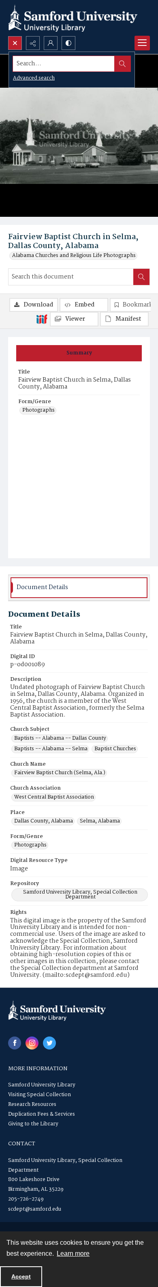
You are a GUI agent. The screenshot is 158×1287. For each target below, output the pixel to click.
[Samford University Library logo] (73, 18)
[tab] (79, 353)
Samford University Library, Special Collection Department (80, 894)
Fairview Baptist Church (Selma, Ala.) (59, 773)
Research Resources (32, 1104)
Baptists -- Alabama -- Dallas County (60, 738)
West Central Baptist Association (54, 797)
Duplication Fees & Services (41, 1114)
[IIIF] (41, 319)
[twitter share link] (49, 1043)
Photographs (38, 410)
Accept (21, 1276)
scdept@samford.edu (34, 1209)
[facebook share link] (14, 1043)
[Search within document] (141, 277)
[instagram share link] (32, 1043)
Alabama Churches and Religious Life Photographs (74, 256)
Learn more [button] (73, 1253)
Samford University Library (41, 1085)
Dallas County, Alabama (43, 821)
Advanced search (34, 78)
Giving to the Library (33, 1124)
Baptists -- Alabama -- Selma (51, 749)
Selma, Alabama (100, 821)
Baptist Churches (115, 749)
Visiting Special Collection (39, 1094)
